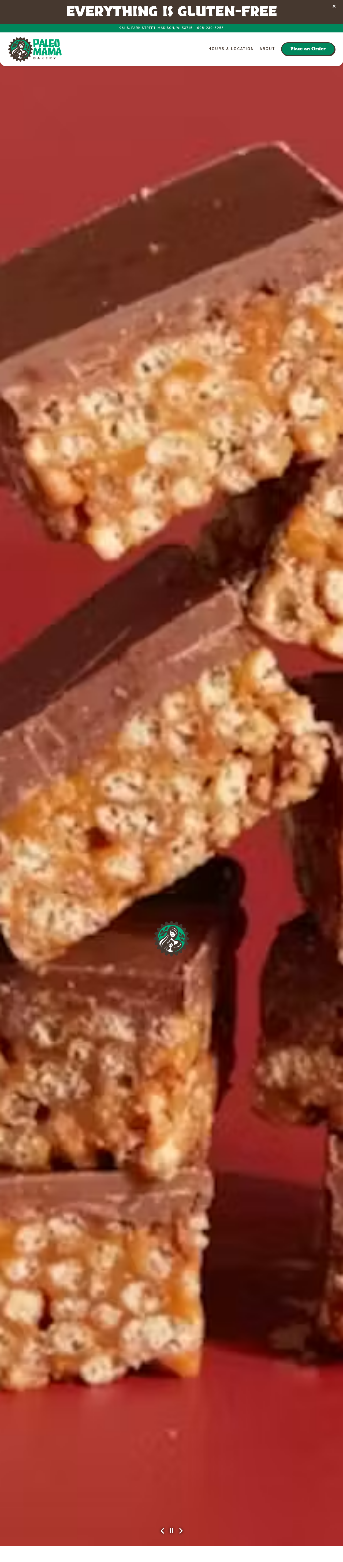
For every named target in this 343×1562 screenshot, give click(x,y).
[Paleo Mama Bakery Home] (35, 49)
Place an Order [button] (308, 49)
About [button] (267, 49)
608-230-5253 (210, 28)
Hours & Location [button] (231, 49)
